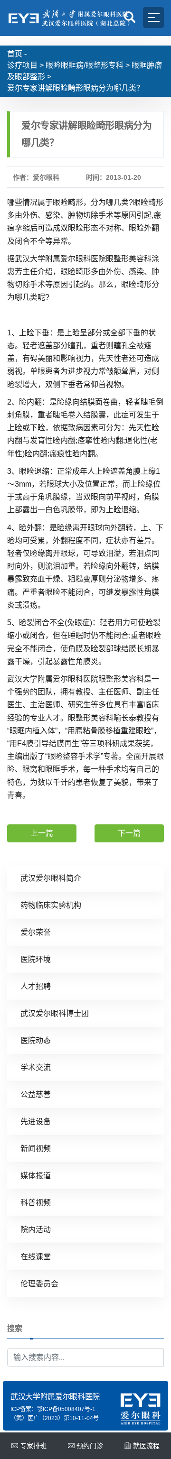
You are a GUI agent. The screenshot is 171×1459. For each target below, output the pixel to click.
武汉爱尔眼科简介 (50, 878)
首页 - (17, 54)
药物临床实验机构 (50, 905)
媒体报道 (35, 1176)
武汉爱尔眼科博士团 (54, 1013)
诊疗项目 (22, 65)
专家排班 (33, 1446)
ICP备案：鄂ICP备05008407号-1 (52, 1409)
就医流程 (146, 1446)
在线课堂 (35, 1257)
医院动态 (35, 1040)
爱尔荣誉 (35, 932)
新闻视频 (35, 1149)
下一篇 (129, 833)
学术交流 (35, 1067)
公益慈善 (35, 1094)
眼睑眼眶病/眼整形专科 (85, 65)
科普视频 (35, 1203)
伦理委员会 (39, 1284)
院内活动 (35, 1230)
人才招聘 (35, 986)
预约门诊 (89, 1446)
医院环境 (35, 959)
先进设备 (35, 1121)
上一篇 (41, 833)
